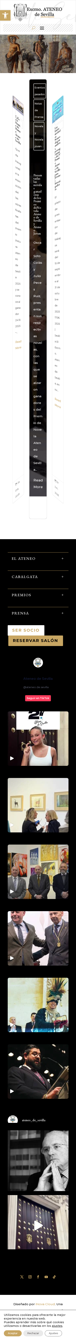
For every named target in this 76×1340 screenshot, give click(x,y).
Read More (18, 344)
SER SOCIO (26, 630)
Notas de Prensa (39, 110)
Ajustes (53, 1333)
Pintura (19, 122)
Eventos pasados (19, 111)
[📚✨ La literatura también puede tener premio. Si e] (38, 1225)
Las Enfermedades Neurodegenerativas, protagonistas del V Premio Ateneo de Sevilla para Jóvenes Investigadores (57, 299)
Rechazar (33, 1333)
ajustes (57, 1326)
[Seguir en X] (22, 1277)
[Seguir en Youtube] (46, 1277)
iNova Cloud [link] (45, 1304)
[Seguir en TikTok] (54, 1277)
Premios (59, 127)
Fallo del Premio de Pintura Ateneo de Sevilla (18, 299)
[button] (5, 15)
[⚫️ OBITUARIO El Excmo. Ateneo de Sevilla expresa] (38, 1160)
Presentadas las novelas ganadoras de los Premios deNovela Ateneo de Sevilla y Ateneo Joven (38, 332)
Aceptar (13, 1333)
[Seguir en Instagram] (30, 1277)
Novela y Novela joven (39, 136)
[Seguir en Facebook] (38, 1277)
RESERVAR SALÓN (36, 640)
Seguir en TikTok (38, 698)
